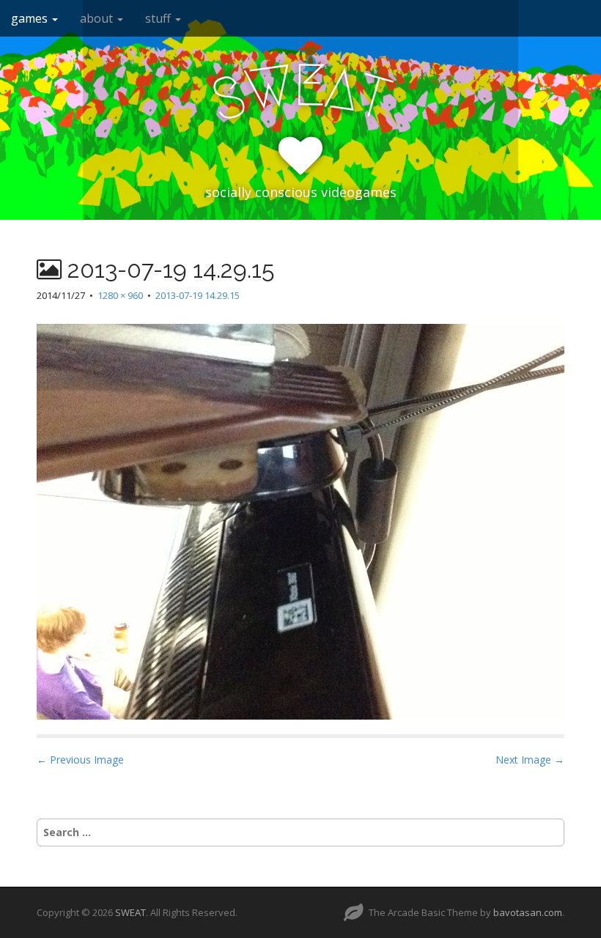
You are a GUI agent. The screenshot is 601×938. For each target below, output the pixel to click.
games (31, 18)
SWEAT (130, 912)
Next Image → (529, 760)
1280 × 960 (120, 295)
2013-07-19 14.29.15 (197, 295)
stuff (159, 18)
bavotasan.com (527, 912)
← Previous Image (80, 760)
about (98, 18)
